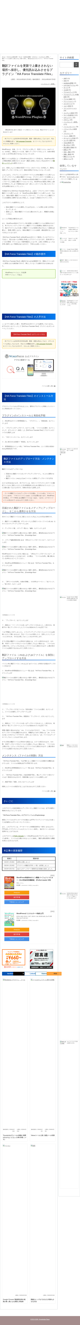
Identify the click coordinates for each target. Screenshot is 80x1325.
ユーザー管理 (68, 140)
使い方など (67, 145)
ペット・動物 (68, 136)
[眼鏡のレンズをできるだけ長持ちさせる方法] (62, 260)
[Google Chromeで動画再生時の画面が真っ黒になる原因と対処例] (63, 249)
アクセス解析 (68, 99)
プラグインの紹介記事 (12, 56)
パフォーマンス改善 (70, 129)
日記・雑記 (67, 152)
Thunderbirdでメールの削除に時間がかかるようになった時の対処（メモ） (14, 1137)
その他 (66, 90)
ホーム (3, 56)
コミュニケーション (70, 108)
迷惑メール (67, 159)
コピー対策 (67, 106)
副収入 (66, 150)
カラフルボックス (73, 177)
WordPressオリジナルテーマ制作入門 (30, 913)
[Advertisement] (40, 33)
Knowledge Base (12, 8)
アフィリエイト (69, 101)
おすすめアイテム (69, 85)
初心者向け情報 (69, 147)
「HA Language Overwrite (43, 344)
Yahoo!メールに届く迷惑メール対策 (43, 1135)
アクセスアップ (69, 92)
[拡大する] (53, 534)
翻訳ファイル (68, 156)
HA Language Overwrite (23, 141)
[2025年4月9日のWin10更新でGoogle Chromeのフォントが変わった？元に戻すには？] (63, 271)
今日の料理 (67, 143)
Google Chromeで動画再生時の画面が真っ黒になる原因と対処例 (14, 1300)
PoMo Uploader (19, 836)
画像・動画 (67, 154)
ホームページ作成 (69, 138)
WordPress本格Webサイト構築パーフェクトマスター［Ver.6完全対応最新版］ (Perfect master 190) (34, 879)
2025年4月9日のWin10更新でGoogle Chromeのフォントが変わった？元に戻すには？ (69, 272)
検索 (76, 64)
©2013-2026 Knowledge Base (40, 1319)
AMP (65, 78)
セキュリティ (68, 117)
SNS (65, 81)
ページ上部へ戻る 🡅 (49, 386)
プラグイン (34, 56)
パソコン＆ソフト (69, 127)
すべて (20, 56)
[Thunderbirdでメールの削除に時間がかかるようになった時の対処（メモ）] (63, 229)
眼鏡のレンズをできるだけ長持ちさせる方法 (42, 1300)
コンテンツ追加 (69, 113)
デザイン (66, 120)
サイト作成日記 (69, 115)
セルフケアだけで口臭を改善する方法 (72, 1042)
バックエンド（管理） (44, 56)
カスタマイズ (68, 104)
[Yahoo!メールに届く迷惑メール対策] (63, 240)
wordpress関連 (27, 56)
